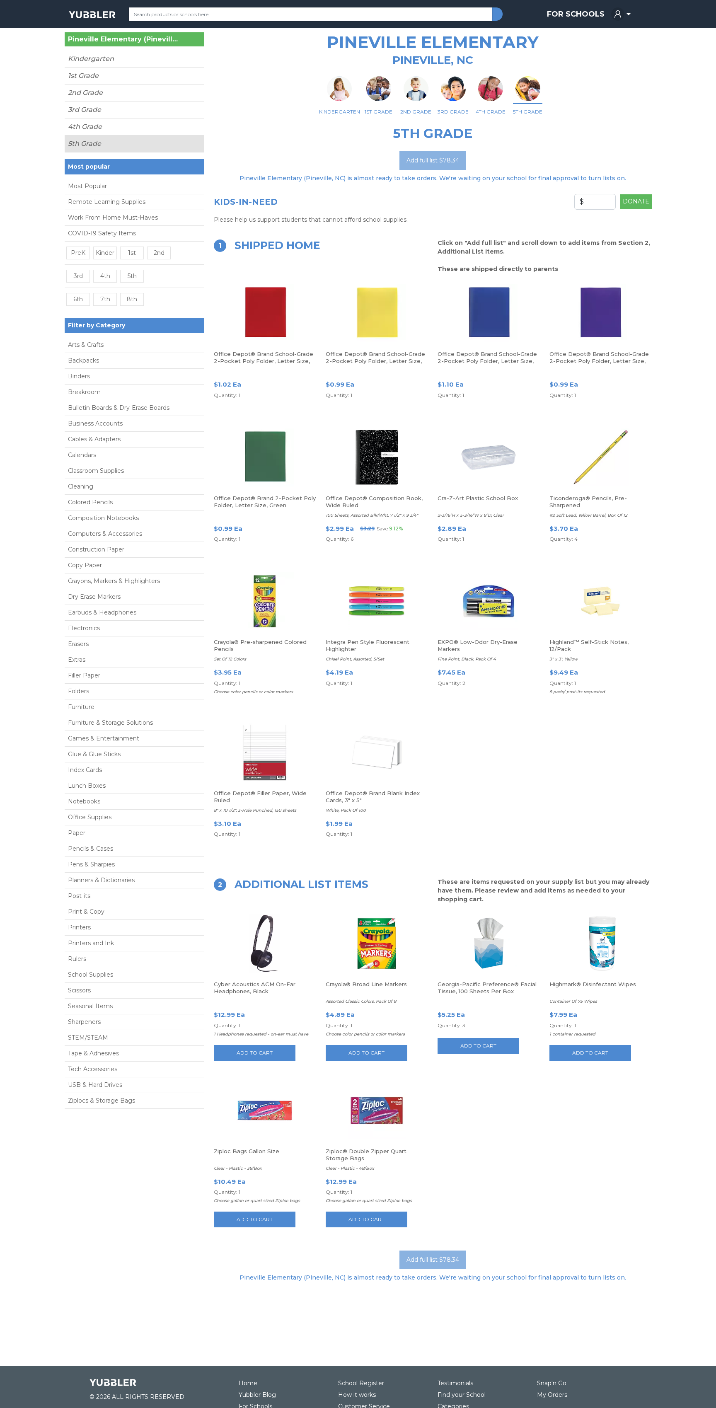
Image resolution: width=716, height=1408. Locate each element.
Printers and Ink (91, 943)
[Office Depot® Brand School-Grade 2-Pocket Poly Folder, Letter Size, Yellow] (377, 313)
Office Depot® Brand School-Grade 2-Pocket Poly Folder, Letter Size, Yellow (375, 361)
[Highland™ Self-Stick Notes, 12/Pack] (600, 601)
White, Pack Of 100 (346, 810)
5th (132, 276)
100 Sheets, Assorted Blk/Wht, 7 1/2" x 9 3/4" (372, 515)
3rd (78, 276)
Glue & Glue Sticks (94, 754)
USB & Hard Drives (95, 1085)
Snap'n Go (551, 1383)
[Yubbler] (92, 14)
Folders (78, 691)
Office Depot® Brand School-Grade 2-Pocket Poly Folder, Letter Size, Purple (599, 361)
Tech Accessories (92, 1069)
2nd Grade (85, 93)
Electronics (84, 628)
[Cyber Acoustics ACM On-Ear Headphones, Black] (265, 943)
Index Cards (85, 770)
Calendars (82, 455)
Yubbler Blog (257, 1394)
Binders (79, 376)
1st (132, 252)
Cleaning (80, 486)
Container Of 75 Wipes (573, 1001)
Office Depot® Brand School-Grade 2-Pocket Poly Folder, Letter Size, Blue (487, 361)
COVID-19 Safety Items (102, 233)
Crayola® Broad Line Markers (366, 984)
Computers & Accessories (105, 533)
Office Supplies (89, 817)
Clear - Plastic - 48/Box (350, 1168)
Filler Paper (84, 675)
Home (248, 1383)
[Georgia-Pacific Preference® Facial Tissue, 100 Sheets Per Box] (489, 943)
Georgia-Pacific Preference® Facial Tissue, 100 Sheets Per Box (487, 987)
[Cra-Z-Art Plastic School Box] (489, 457)
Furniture (81, 707)
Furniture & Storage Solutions (110, 722)
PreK (78, 252)
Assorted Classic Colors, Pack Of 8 (361, 1001)
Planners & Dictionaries (101, 880)
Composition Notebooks (103, 518)
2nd (159, 252)
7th (105, 299)
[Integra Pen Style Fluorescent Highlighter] (377, 601)
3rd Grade (84, 110)
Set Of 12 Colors (230, 659)
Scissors (79, 990)
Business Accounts (95, 423)
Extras (76, 659)
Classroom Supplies (96, 470)
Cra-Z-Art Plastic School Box (478, 498)
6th (78, 299)
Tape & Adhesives (93, 1053)
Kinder (105, 252)
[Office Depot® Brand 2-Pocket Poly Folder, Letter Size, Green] (265, 457)
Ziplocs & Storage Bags (101, 1100)
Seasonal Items (90, 1006)
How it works (357, 1394)
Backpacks (83, 360)
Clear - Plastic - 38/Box (238, 1168)
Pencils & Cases (90, 848)
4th (105, 276)
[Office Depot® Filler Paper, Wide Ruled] (265, 752)
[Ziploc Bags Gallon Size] (265, 1110)
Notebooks (84, 801)
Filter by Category (96, 325)
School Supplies (90, 974)
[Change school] (183, 41)
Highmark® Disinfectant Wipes (592, 984)
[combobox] (310, 14)
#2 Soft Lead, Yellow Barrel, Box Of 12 (588, 515)
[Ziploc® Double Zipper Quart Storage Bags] (377, 1110)
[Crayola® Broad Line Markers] (377, 943)
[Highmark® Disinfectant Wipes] (600, 943)
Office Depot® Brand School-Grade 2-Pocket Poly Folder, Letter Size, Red (263, 361)
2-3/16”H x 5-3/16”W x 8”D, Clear (471, 515)
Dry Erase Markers (94, 596)
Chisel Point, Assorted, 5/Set (355, 659)
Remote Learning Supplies (106, 202)
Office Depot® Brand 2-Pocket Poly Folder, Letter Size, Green (265, 501)
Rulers (77, 959)
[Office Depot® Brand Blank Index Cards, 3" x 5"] (377, 752)
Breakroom (84, 392)
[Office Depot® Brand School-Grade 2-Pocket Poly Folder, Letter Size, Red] (265, 313)
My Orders (552, 1394)
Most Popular (87, 186)
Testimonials (455, 1383)
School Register (361, 1383)
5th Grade (84, 144)
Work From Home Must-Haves (113, 217)
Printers (79, 927)
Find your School (462, 1394)
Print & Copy (86, 911)
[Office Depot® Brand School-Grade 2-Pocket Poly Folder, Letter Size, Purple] (600, 313)
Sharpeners (84, 1022)
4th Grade (85, 127)
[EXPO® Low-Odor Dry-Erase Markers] (489, 601)
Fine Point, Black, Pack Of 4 (467, 659)
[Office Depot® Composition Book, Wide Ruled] (377, 457)
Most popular (89, 166)
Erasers (78, 644)
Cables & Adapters (94, 439)
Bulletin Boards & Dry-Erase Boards (118, 407)
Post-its (79, 896)
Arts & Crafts (86, 344)
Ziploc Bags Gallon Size (246, 1151)
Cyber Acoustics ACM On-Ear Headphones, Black (254, 987)
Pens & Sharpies (91, 864)
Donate (636, 201)
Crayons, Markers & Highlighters (114, 581)
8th (132, 299)
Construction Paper (96, 549)
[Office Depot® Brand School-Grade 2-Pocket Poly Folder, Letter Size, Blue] (489, 313)
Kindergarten (91, 59)
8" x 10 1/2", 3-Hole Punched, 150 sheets (255, 810)
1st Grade (83, 76)
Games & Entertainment (103, 738)
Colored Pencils (90, 502)
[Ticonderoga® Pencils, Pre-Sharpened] (600, 457)
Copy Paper (85, 565)
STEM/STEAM (88, 1037)
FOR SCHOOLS (576, 14)
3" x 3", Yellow (563, 659)
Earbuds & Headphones (102, 612)
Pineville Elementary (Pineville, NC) (124, 39)
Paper (76, 833)
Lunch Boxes (87, 785)
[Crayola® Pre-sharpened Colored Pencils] (265, 601)
